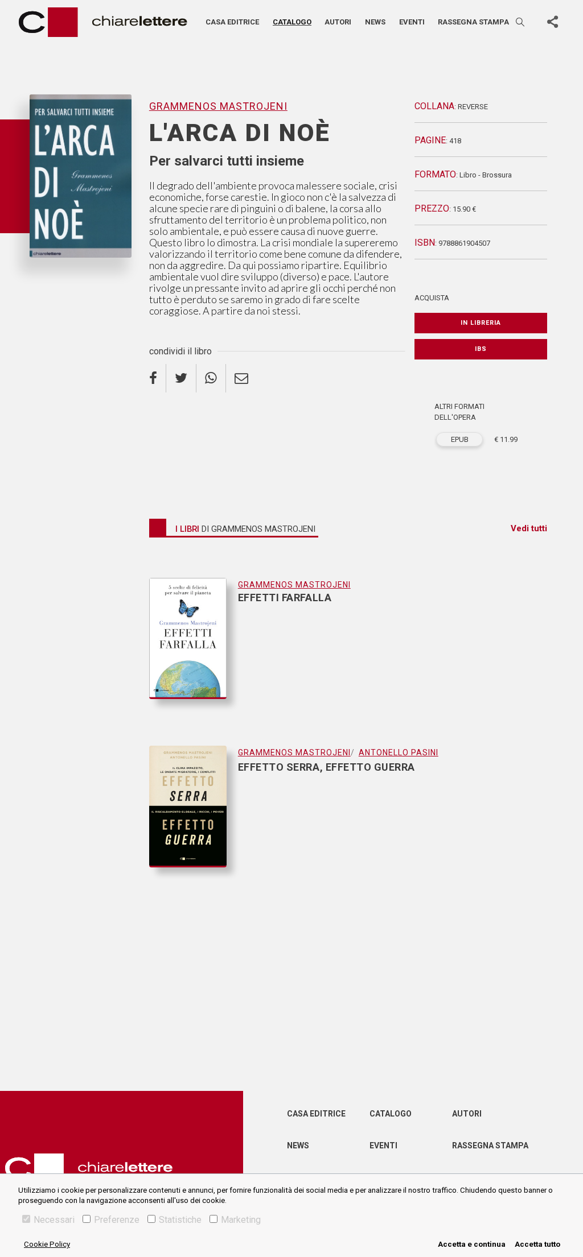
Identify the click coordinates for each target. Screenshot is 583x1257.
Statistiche (180, 1219)
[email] (241, 378)
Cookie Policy (47, 1244)
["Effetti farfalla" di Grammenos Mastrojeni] (193, 650)
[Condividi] (552, 22)
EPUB (460, 439)
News (375, 22)
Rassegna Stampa (490, 1145)
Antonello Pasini (398, 752)
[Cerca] (521, 22)
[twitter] (181, 378)
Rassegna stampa (473, 22)
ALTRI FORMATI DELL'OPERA (459, 412)
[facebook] (157, 378)
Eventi (412, 22)
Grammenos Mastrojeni (76, 276)
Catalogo (292, 22)
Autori (338, 22)
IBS (481, 349)
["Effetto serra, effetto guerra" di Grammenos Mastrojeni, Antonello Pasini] (193, 806)
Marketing (241, 1219)
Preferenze (116, 1219)
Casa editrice (232, 22)
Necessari (54, 1219)
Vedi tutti (529, 528)
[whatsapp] (211, 378)
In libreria (481, 322)
